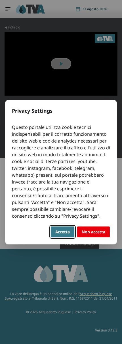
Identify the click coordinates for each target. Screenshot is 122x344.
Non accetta (93, 231)
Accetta (62, 231)
